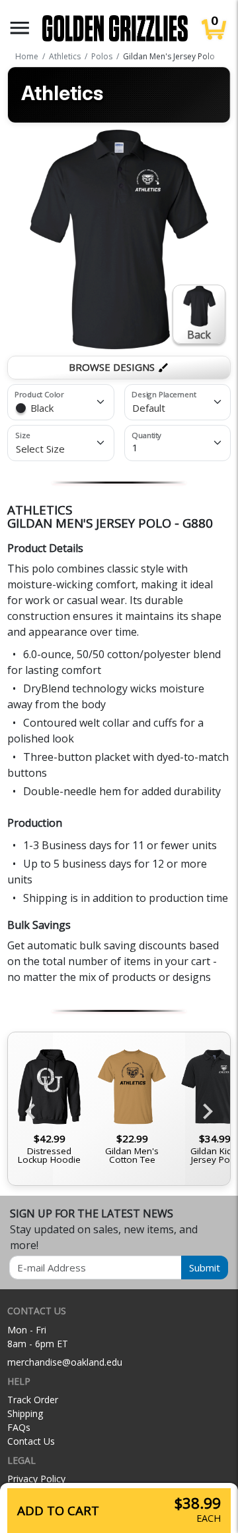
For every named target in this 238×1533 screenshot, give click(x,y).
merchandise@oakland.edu (64, 1362)
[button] (19, 28)
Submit (204, 1267)
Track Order (32, 1399)
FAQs (18, 1427)
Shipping (25, 1413)
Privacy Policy (36, 1478)
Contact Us (31, 1441)
